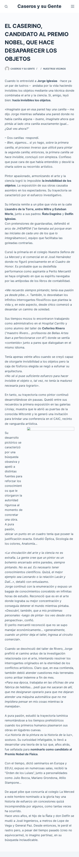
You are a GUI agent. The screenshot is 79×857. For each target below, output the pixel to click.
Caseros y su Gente (39, 6)
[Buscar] (6, 6)
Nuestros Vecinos (54, 68)
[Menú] (72, 6)
